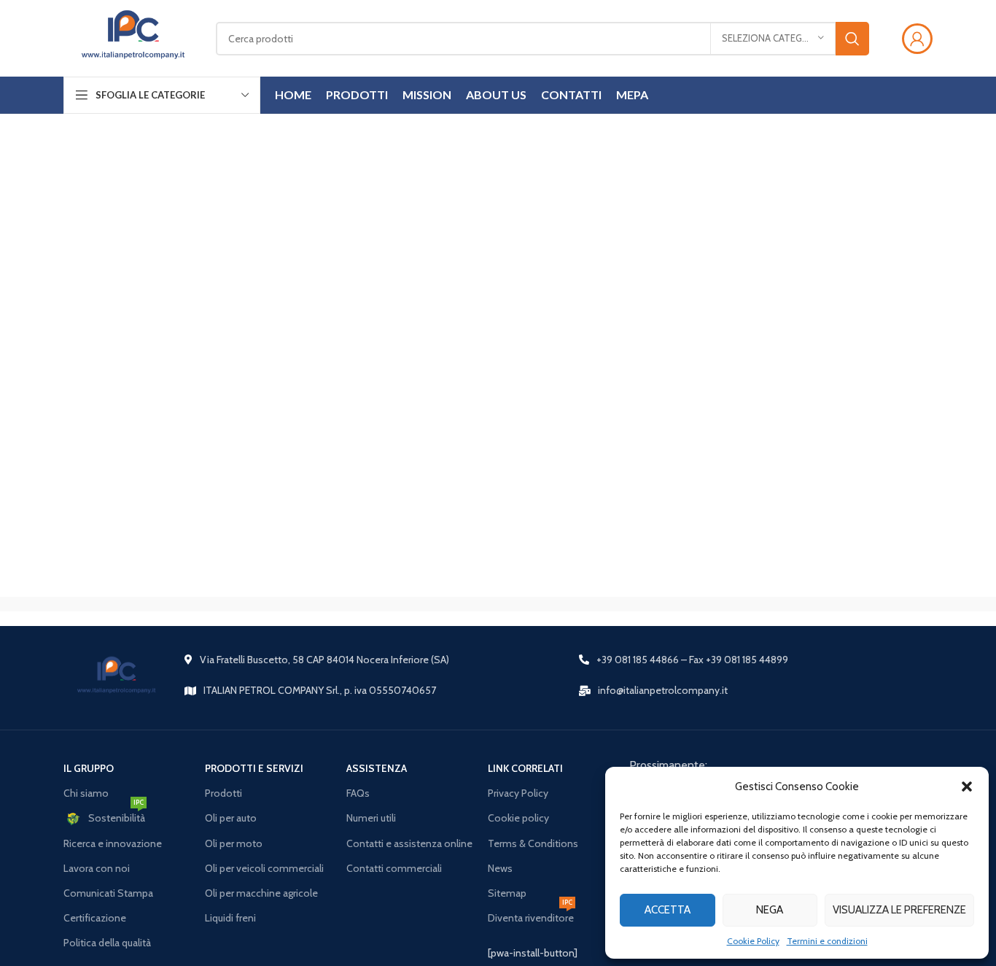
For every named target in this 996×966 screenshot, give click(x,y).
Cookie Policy (753, 940)
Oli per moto (233, 843)
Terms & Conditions (533, 843)
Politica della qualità (107, 942)
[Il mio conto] (917, 38)
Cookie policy (518, 817)
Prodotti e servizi (254, 768)
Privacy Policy (518, 793)
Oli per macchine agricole (261, 893)
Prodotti (223, 793)
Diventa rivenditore (531, 914)
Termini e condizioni (827, 940)
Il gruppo (88, 768)
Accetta (667, 909)
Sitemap (507, 893)
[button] (967, 786)
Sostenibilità (116, 814)
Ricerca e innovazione (112, 843)
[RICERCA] (852, 38)
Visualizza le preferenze (899, 909)
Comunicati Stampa (108, 893)
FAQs (358, 793)
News (500, 868)
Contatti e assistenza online (409, 843)
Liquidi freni (230, 917)
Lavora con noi (96, 868)
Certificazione (94, 917)
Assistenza (376, 768)
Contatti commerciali (394, 868)
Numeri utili (371, 817)
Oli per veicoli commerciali (264, 868)
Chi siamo (86, 793)
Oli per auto (231, 817)
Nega (769, 909)
